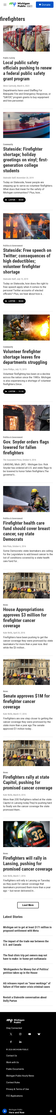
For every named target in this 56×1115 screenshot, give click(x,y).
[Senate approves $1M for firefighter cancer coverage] (26, 672)
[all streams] (52, 1111)
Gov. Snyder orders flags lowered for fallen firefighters (26, 447)
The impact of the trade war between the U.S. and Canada (26, 943)
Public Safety (9, 58)
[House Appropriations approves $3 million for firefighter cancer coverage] (26, 585)
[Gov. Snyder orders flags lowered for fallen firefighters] (26, 418)
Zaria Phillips (8, 369)
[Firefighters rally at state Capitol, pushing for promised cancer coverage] (26, 753)
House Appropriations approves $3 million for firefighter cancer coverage (25, 617)
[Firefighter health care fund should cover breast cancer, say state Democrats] (26, 499)
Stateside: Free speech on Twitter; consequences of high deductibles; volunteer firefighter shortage (27, 261)
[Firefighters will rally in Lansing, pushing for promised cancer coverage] (26, 834)
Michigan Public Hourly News (20, 1076)
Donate (46, 4)
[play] (5, 1111)
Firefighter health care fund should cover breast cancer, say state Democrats (26, 531)
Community (8, 144)
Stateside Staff (9, 177)
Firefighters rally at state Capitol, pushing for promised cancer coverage (27, 782)
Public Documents (15, 1069)
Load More (28, 905)
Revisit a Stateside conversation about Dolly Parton (25, 999)
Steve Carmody (9, 86)
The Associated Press (12, 460)
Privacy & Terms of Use (17, 1089)
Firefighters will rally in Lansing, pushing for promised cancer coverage (27, 863)
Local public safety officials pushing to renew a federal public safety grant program (27, 70)
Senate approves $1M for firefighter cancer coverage (26, 701)
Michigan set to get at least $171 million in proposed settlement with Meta (27, 929)
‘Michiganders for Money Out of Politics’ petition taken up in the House (26, 971)
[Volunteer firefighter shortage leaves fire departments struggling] (26, 327)
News (5, 605)
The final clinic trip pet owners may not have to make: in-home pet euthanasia (25, 957)
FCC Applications (14, 1096)
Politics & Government (13, 245)
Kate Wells (7, 632)
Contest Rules (13, 1082)
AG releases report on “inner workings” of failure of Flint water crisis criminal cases (26, 985)
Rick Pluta (7, 546)
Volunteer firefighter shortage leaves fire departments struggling (25, 357)
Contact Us (11, 1056)
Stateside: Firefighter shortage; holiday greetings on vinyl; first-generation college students (25, 159)
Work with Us (12, 1062)
